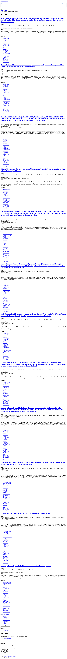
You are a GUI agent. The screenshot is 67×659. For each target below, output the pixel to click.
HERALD (5, 93)
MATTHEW (5, 247)
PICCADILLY (6, 202)
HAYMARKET (6, 387)
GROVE (5, 594)
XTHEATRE (6, 457)
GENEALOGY (6, 290)
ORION (5, 445)
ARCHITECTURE (7, 235)
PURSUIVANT (6, 53)
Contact (4, 623)
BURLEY (5, 237)
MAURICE (5, 548)
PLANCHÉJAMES (7, 350)
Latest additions (6, 620)
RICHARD (5, 450)
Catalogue (5, 617)
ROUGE (5, 57)
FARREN (5, 142)
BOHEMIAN (6, 532)
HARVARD (5, 490)
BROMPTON (6, 588)
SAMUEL (5, 503)
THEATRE (5, 59)
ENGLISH (5, 488)
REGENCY (5, 449)
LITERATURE (6, 494)
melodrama (5, 151)
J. (3, 46)
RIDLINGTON (6, 304)
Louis (4, 547)
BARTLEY (5, 431)
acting (4, 584)
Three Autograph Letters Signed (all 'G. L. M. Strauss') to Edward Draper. (26, 513)
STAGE (5, 58)
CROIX (4, 40)
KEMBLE (5, 442)
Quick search (3, 625)
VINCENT (5, 560)
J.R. (4, 47)
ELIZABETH (6, 338)
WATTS (5, 208)
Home (4, 616)
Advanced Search (4, 630)
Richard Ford (4, 10)
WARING (5, 257)
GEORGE (5, 143)
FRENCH (5, 489)
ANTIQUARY (6, 38)
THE (4, 108)
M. (3, 196)
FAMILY (5, 288)
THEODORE (6, 206)
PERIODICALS (6, 201)
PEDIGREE (5, 300)
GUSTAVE (5, 543)
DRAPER (5, 539)
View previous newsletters (6, 638)
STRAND (5, 505)
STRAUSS (5, 557)
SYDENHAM (6, 255)
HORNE (5, 439)
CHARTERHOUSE (7, 537)
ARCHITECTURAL (7, 234)
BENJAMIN (6, 383)
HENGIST (5, 438)
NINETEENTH (6, 51)
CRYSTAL (5, 238)
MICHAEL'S (6, 601)
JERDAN (5, 343)
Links (4, 622)
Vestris (4, 161)
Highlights (5, 618)
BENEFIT (5, 86)
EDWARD (5, 540)
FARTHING (5, 435)
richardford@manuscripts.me (10, 656)
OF (4, 299)
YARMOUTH (6, 164)
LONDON (5, 50)
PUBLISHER (6, 499)
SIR (4, 254)
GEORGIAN (6, 145)
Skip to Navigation (4, 1)
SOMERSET (6, 401)
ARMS (4, 586)
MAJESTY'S (6, 395)
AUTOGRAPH (6, 85)
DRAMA (5, 41)
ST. (4, 353)
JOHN (4, 244)
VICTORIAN (6, 62)
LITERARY (5, 344)
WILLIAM (5, 162)
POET (4, 448)
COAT (4, 590)
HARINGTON (6, 291)
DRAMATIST (6, 43)
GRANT (5, 193)
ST (3, 352)
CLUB (4, 538)
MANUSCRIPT (6, 99)
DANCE (5, 90)
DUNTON (5, 192)
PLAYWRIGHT (6, 103)
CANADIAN (6, 534)
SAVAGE (5, 554)
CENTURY (5, 39)
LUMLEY (5, 394)
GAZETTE (5, 339)
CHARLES (5, 89)
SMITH (4, 155)
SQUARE (5, 556)
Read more (5, 113)
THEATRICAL (6, 60)
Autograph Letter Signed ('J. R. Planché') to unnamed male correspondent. (26, 566)
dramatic (5, 141)
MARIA (5, 199)
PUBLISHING (6, 501)
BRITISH (5, 484)
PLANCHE (5, 52)
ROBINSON (6, 56)
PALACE (5, 248)
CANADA (5, 533)
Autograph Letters (7, 482)
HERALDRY (6, 45)
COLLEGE (5, 591)
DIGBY (5, 240)
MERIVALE (6, 496)
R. (3, 55)
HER (4, 388)
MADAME (5, 148)
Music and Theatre (7, 483)
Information (5, 621)
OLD (4, 551)
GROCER (5, 541)
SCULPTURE (6, 253)
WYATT (5, 258)
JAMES (4, 49)
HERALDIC (6, 44)
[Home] (2, 9)
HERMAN (5, 491)
